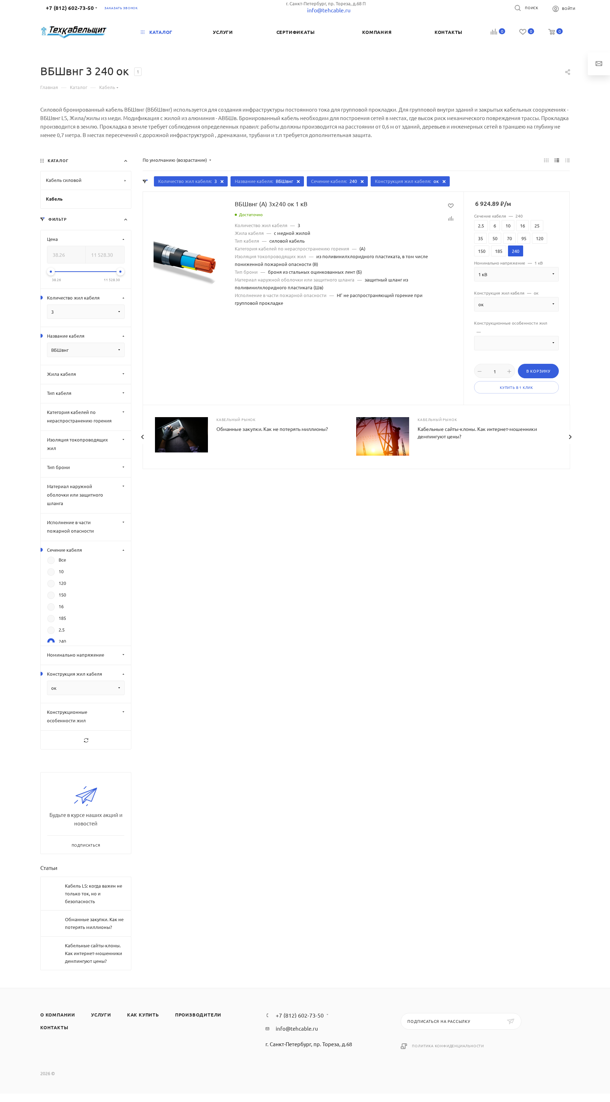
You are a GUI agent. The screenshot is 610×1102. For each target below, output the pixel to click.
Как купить (143, 1015)
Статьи (49, 867)
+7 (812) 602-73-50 (70, 7)
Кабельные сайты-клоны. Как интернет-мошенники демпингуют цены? (93, 953)
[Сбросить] (86, 740)
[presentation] (142, 437)
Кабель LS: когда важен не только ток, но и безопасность (93, 893)
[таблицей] (567, 160)
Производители (198, 1015)
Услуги (101, 1015)
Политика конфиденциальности (448, 1045)
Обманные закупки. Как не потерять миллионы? (272, 429)
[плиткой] (546, 160)
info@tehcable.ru (297, 1028)
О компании (57, 1015)
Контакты (54, 1027)
